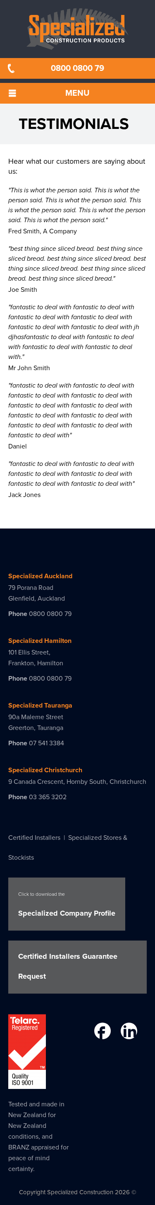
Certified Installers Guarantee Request (67, 966)
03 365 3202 (48, 797)
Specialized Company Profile (66, 904)
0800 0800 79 (77, 68)
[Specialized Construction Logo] (77, 29)
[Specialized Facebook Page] (101, 1032)
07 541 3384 (46, 743)
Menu (77, 93)
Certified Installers (34, 838)
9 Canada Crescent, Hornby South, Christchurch (77, 782)
